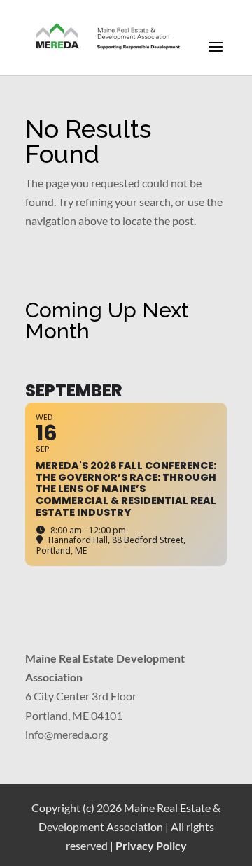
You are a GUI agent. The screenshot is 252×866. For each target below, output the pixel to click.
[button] (215, 55)
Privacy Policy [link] (151, 845)
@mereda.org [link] (76, 734)
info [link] (34, 734)
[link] (108, 36)
